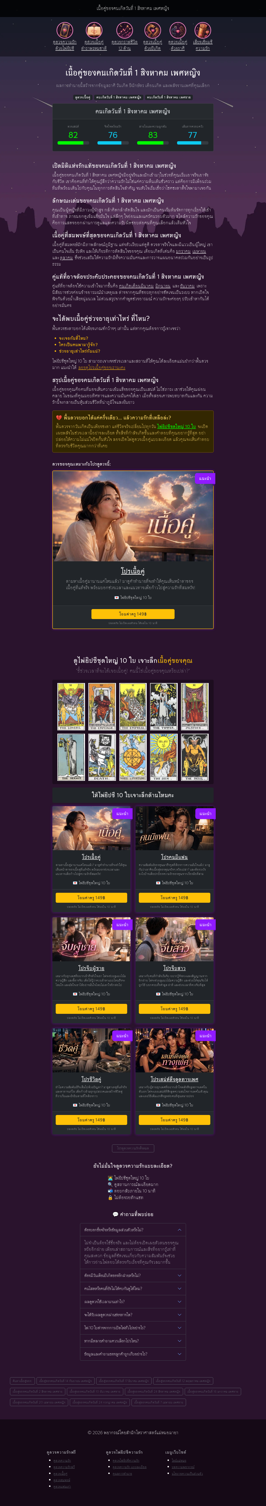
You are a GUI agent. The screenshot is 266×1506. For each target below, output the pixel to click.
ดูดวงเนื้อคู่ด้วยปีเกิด (152, 45)
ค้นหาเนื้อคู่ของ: (22, 1381)
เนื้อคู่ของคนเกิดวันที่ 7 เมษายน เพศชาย (158, 1402)
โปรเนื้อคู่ (133, 571)
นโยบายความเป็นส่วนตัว (187, 1474)
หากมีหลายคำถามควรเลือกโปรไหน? (111, 1341)
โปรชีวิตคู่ (91, 1079)
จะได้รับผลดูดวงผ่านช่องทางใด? (108, 1314)
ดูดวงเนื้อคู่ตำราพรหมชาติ (94, 45)
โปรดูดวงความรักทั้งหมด (133, 1148)
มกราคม (183, 251)
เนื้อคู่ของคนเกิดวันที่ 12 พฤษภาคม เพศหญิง (183, 1381)
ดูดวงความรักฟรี (64, 1467)
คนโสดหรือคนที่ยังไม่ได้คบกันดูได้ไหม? (113, 1288)
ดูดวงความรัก (62, 1460)
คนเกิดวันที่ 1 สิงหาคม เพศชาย (169, 97)
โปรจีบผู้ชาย (92, 968)
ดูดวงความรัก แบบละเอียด (130, 1467)
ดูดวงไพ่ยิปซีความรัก (126, 1460)
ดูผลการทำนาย (122, 1474)
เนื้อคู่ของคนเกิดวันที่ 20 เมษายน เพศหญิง (39, 1402)
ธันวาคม (187, 286)
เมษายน (199, 251)
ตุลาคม (66, 257)
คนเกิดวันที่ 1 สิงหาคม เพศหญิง (118, 97)
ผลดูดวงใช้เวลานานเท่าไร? (104, 1301)
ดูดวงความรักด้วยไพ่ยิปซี (65, 45)
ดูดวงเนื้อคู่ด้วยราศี (177, 45)
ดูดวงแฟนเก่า (62, 1486)
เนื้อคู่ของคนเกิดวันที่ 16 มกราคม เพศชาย (212, 1391)
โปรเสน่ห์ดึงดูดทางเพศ (174, 1079)
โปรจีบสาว (175, 968)
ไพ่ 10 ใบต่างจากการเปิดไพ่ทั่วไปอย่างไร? (114, 1328)
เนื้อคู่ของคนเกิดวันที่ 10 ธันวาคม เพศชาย (95, 1391)
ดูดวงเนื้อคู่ (82, 97)
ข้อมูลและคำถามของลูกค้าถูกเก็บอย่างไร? (115, 1354)
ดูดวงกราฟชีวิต (125, 45)
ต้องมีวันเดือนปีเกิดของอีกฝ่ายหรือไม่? (112, 1275)
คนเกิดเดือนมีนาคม (136, 286)
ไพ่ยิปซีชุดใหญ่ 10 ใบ (176, 426)
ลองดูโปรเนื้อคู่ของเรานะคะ (101, 367)
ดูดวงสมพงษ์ (61, 1480)
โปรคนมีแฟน (174, 857)
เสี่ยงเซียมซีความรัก (203, 45)
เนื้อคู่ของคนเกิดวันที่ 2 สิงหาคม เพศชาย (38, 1391)
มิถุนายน (163, 286)
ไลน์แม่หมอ (179, 1460)
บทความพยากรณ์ (183, 1467)
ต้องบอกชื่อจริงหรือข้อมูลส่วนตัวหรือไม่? (113, 1230)
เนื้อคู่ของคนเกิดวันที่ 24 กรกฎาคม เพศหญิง (100, 1402)
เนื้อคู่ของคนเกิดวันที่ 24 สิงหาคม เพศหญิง (154, 1391)
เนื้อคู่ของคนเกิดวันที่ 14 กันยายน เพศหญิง (65, 1381)
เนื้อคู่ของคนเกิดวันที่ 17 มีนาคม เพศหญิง (124, 1381)
